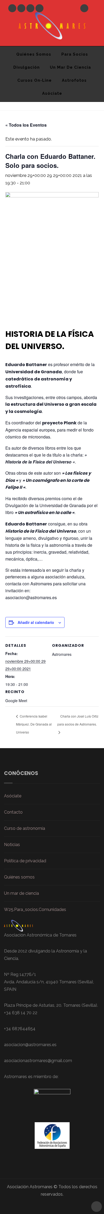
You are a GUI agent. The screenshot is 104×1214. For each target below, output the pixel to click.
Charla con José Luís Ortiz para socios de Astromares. (77, 720)
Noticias (12, 844)
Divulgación (26, 67)
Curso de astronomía (24, 828)
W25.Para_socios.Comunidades (35, 909)
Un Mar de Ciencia (70, 67)
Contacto (13, 812)
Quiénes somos (19, 877)
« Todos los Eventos (26, 125)
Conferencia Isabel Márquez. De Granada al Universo (34, 724)
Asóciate (52, 93)
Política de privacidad (25, 860)
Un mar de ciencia (21, 893)
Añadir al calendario (36, 622)
